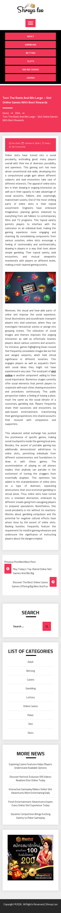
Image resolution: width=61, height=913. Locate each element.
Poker (30, 715)
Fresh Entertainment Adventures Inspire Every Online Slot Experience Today (30, 803)
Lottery (30, 697)
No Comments (18, 146)
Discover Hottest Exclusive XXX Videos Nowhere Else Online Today (30, 778)
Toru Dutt (15, 143)
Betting (30, 53)
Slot (30, 724)
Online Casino (30, 69)
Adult (30, 36)
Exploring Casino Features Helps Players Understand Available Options (30, 766)
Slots (30, 61)
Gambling (30, 44)
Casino (31, 77)
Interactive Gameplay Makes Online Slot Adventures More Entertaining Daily (30, 791)
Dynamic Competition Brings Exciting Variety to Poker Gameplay (30, 816)
